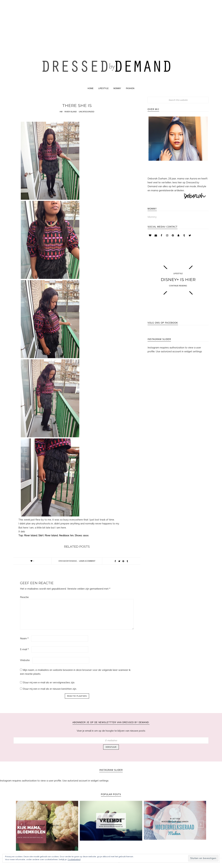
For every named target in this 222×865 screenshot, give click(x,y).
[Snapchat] (178, 235)
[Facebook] (161, 235)
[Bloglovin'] (150, 235)
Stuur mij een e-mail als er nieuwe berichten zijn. (50, 688)
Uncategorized (86, 112)
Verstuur (111, 747)
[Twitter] (189, 235)
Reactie (24, 597)
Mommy (152, 216)
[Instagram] (167, 235)
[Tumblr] (184, 235)
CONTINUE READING (178, 286)
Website (25, 660)
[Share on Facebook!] (115, 561)
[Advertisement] (111, 23)
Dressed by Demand (111, 65)
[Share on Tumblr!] (127, 561)
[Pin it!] (123, 561)
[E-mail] (155, 235)
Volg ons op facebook (163, 323)
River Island (71, 112)
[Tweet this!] (119, 561)
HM (61, 112)
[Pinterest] (172, 235)
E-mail (24, 649)
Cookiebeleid (74, 859)
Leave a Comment (87, 561)
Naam (24, 638)
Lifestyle (178, 273)
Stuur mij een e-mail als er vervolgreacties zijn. (49, 682)
